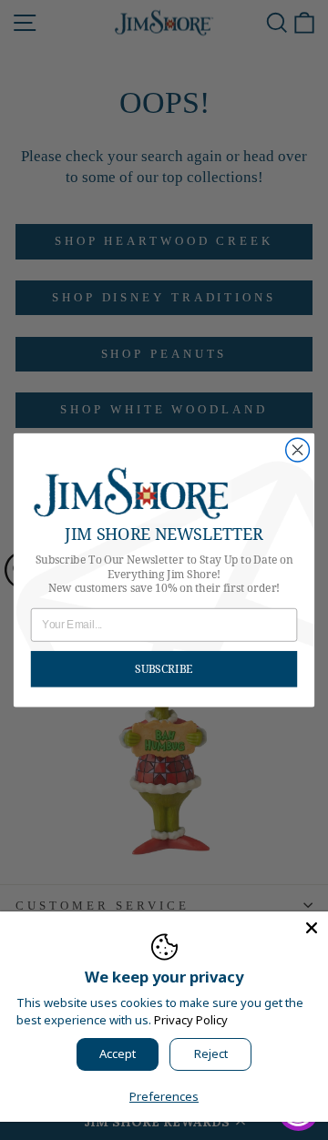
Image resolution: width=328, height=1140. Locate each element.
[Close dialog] (298, 450)
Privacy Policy (191, 1020)
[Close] (311, 928)
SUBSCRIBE (163, 669)
